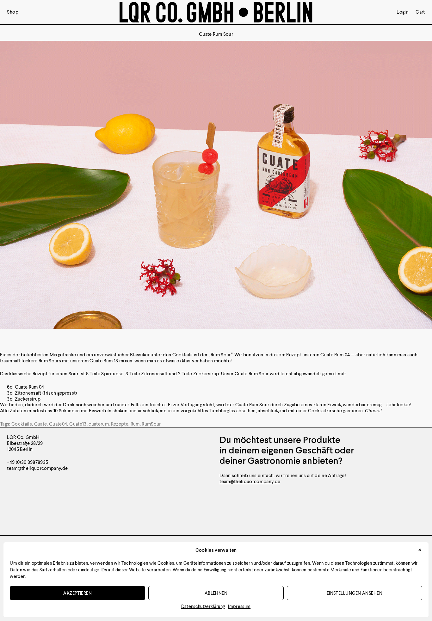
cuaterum (99, 424)
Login (403, 12)
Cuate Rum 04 (335, 354)
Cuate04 (58, 424)
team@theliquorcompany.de (249, 481)
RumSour (151, 424)
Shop (12, 12)
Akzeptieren (77, 593)
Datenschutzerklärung (203, 606)
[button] (419, 550)
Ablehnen (216, 593)
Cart (420, 12)
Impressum (239, 606)
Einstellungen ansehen (354, 593)
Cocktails (21, 424)
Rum (135, 424)
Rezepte (119, 424)
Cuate (40, 424)
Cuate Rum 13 (103, 360)
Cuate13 (77, 424)
